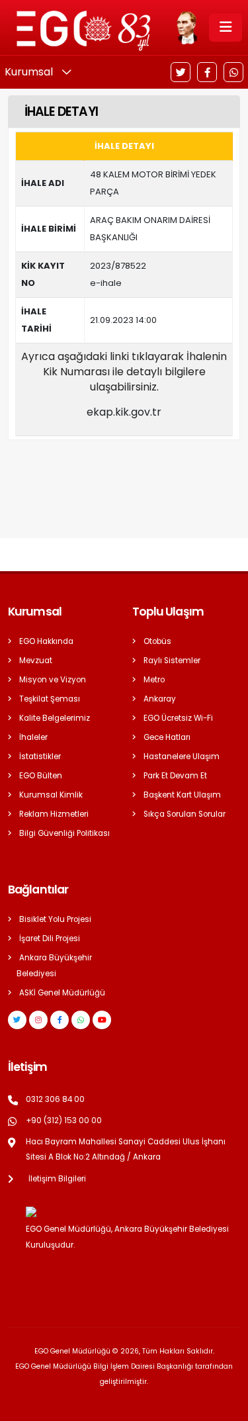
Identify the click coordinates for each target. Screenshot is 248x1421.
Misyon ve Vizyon (52, 679)
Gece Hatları (167, 737)
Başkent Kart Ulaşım (182, 795)
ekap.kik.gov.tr (124, 412)
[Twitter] (180, 72)
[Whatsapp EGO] (80, 1020)
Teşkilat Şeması (49, 699)
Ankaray (160, 699)
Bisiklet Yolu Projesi (55, 919)
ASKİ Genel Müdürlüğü (62, 992)
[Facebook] (207, 72)
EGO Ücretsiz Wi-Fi (178, 718)
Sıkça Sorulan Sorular (185, 814)
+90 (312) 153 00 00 (64, 1120)
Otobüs (157, 641)
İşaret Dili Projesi (49, 938)
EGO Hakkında (46, 641)
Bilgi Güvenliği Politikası (64, 833)
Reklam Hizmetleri (54, 814)
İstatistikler (40, 756)
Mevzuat (35, 660)
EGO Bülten (40, 775)
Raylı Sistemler (172, 660)
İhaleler (33, 737)
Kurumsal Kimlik (51, 795)
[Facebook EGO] (59, 1020)
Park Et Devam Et (175, 775)
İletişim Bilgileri (57, 1178)
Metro (154, 679)
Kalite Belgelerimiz (54, 718)
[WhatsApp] (233, 72)
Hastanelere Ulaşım (182, 756)
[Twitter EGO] (17, 1020)
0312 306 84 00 (55, 1099)
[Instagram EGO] (38, 1020)
